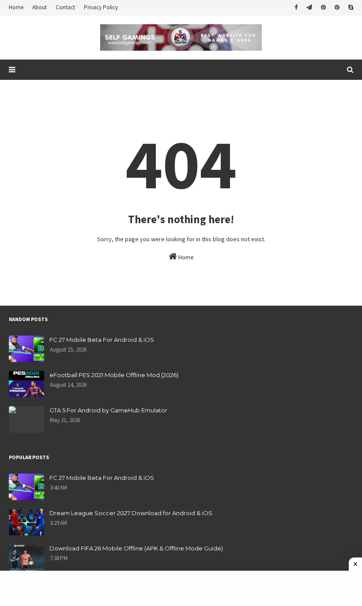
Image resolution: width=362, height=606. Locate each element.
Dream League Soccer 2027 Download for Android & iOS (130, 512)
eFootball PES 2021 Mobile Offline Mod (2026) (113, 374)
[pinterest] (323, 7)
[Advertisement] (181, 588)
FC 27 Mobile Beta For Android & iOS (101, 339)
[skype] (349, 7)
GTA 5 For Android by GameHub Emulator (108, 410)
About (39, 7)
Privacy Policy (101, 7)
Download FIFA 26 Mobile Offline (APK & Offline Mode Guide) (136, 548)
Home (16, 7)
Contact (65, 7)
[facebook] (296, 7)
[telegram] (309, 7)
